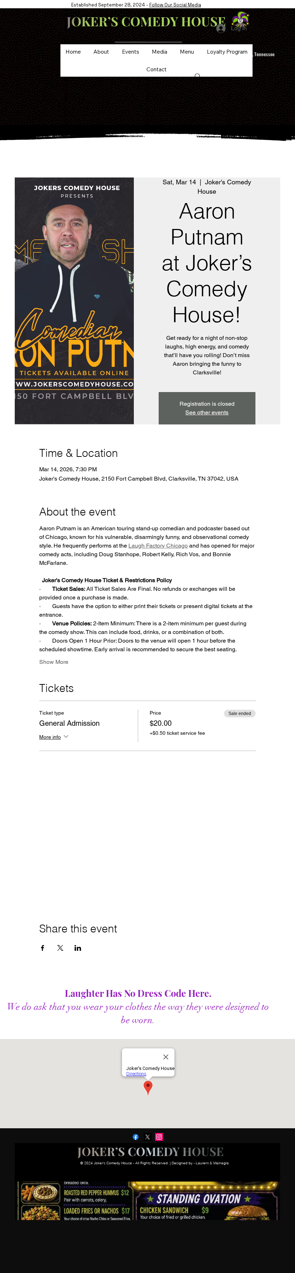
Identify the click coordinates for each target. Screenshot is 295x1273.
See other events (206, 412)
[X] (147, 1137)
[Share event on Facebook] (42, 948)
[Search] (197, 76)
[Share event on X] (60, 948)
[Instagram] (159, 1137)
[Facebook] (136, 1137)
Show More (53, 661)
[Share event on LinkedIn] (77, 948)
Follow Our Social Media (175, 5)
